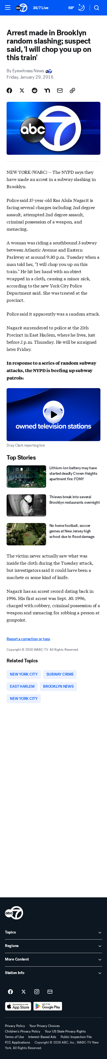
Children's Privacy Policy (22, 1031)
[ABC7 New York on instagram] (36, 991)
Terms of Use (14, 1037)
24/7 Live (41, 7)
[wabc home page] (14, 912)
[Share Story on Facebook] (9, 90)
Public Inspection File (76, 1037)
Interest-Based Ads (42, 1037)
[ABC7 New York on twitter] (23, 991)
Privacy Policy (15, 1026)
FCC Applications (17, 1042)
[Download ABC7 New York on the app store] (18, 1006)
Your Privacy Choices (44, 1026)
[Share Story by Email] (59, 90)
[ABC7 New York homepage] (21, 7)
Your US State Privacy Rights (65, 1031)
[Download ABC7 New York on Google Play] (47, 1006)
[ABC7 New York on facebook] (10, 991)
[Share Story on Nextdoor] (47, 90)
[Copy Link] (72, 90)
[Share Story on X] (22, 90)
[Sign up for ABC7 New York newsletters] (49, 991)
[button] (7, 7)
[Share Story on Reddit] (34, 90)
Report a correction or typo (28, 639)
